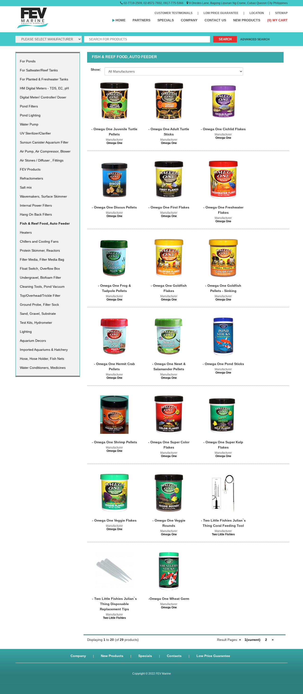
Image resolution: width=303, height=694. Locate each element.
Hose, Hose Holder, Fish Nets (42, 359)
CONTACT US (215, 20)
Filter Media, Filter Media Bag (42, 259)
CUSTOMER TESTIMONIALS (173, 13)
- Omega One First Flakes (168, 207)
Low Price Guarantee (213, 656)
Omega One (114, 143)
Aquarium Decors (33, 340)
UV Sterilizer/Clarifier (35, 133)
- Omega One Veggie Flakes (114, 520)
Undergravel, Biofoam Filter (40, 277)
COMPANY (189, 20)
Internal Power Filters (36, 205)
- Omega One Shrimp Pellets (114, 442)
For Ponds (28, 61)
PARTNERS (141, 20)
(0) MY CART (277, 20)
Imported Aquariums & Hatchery (44, 350)
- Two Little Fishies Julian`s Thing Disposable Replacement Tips (114, 604)
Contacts (174, 656)
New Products (112, 656)
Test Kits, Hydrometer (36, 322)
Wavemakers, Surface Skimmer (43, 196)
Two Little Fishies (223, 534)
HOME (120, 20)
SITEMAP (281, 13)
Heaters (26, 232)
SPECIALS (165, 20)
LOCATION (257, 13)
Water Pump (29, 124)
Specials (145, 656)
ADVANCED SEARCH (255, 39)
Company (78, 656)
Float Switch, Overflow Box (40, 268)
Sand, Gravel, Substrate (38, 313)
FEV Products (30, 169)
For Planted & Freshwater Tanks (44, 79)
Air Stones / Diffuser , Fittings (41, 160)
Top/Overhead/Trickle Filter (40, 295)
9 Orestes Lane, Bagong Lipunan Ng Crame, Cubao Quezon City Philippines (238, 3)
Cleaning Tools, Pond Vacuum (42, 286)
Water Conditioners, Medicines (43, 368)
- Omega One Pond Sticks (223, 364)
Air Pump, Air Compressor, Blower (45, 151)
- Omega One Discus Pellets (114, 207)
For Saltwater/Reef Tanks (39, 70)
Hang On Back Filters (36, 214)
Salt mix (26, 187)
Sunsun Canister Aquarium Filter (44, 142)
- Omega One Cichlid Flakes (223, 129)
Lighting (26, 331)
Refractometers (31, 178)
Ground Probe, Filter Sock (39, 304)
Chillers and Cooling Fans (39, 241)
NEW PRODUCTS (246, 20)
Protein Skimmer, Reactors (40, 250)
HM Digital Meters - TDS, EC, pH (44, 88)
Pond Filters (29, 106)
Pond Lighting (30, 115)
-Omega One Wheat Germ (168, 599)
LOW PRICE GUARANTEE (221, 13)
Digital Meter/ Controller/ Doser (43, 97)
